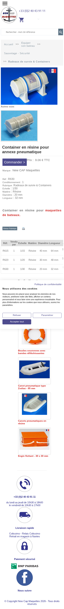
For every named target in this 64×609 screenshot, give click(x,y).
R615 (5, 250)
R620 (5, 259)
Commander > (14, 162)
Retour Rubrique (9, 228)
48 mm (54, 259)
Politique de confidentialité (48, 284)
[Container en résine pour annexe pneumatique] (29, 103)
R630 (5, 269)
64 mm (54, 250)
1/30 (22, 269)
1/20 (22, 259)
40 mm (43, 250)
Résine (32, 250)
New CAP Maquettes (26, 170)
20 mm (43, 269)
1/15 (22, 250)
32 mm (54, 269)
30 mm (43, 259)
